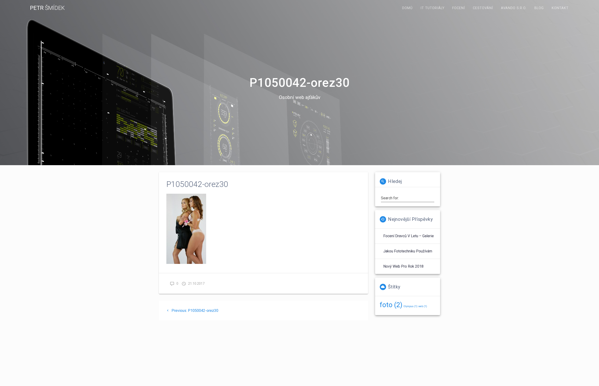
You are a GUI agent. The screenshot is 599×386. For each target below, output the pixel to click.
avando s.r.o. (513, 8)
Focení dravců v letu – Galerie (408, 236)
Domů (407, 8)
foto (391, 305)
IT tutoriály (432, 8)
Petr (47, 8)
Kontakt (560, 8)
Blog (539, 8)
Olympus (410, 306)
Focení (458, 8)
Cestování (483, 8)
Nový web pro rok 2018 (403, 266)
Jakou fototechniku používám (407, 251)
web (422, 306)
